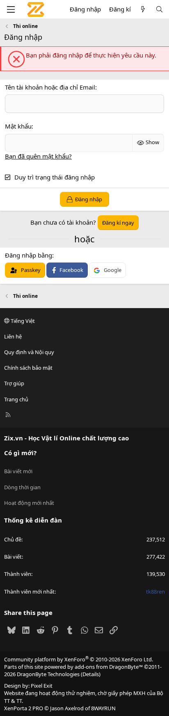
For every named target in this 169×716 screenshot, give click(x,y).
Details (90, 674)
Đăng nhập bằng (28, 255)
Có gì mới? (20, 453)
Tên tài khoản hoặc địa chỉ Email (50, 87)
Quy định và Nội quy (29, 352)
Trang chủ (16, 399)
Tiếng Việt (22, 321)
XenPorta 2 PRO (23, 708)
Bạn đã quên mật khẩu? (38, 156)
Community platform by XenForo (78, 659)
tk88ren (155, 591)
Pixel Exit (42, 685)
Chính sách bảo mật (28, 367)
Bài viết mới (18, 471)
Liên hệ (13, 336)
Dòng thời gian (22, 487)
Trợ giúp (14, 383)
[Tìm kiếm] (159, 9)
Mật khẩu (18, 126)
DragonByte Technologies (48, 674)
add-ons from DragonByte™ (109, 666)
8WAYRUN (103, 708)
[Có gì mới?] (143, 9)
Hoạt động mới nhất (29, 502)
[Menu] (11, 9)
